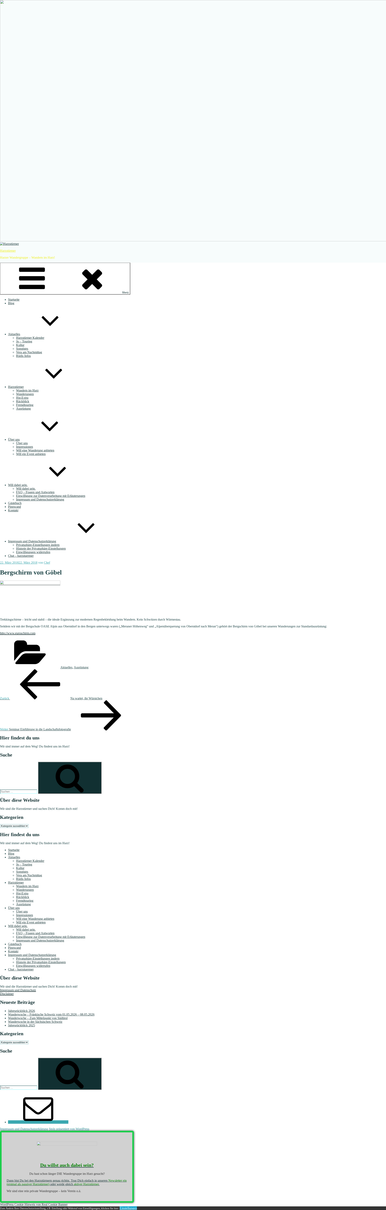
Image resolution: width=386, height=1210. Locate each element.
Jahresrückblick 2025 (21, 1025)
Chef (47, 562)
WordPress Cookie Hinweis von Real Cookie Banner (34, 1204)
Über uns (14, 439)
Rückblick (22, 401)
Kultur (20, 345)
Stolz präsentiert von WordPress (69, 1129)
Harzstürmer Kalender (30, 337)
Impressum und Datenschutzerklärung (40, 499)
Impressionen (24, 446)
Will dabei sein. (18, 485)
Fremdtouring (24, 405)
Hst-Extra (22, 397)
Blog (11, 303)
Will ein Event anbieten (31, 454)
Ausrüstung (23, 408)
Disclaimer (7, 993)
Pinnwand (14, 506)
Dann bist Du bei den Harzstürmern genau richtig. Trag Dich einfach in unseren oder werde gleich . (67, 1182)
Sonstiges (22, 348)
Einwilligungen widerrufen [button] (33, 552)
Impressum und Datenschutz (18, 990)
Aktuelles (14, 334)
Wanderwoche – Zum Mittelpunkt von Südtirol (38, 1018)
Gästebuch (15, 503)
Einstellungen (128, 1208)
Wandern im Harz (27, 390)
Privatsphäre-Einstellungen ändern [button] (38, 545)
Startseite (14, 299)
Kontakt (13, 510)
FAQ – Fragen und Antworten (35, 492)
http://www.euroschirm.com (17, 633)
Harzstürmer (8, 250)
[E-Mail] (38, 1122)
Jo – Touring (24, 341)
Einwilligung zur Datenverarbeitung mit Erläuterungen (50, 496)
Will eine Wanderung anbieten (35, 450)
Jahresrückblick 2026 (21, 1011)
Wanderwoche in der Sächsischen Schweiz (35, 1021)
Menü (125, 292)
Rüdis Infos (23, 356)
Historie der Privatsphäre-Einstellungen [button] (41, 548)
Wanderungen (25, 394)
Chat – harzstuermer (21, 555)
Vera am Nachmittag (29, 352)
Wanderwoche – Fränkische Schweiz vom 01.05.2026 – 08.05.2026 (51, 1014)
